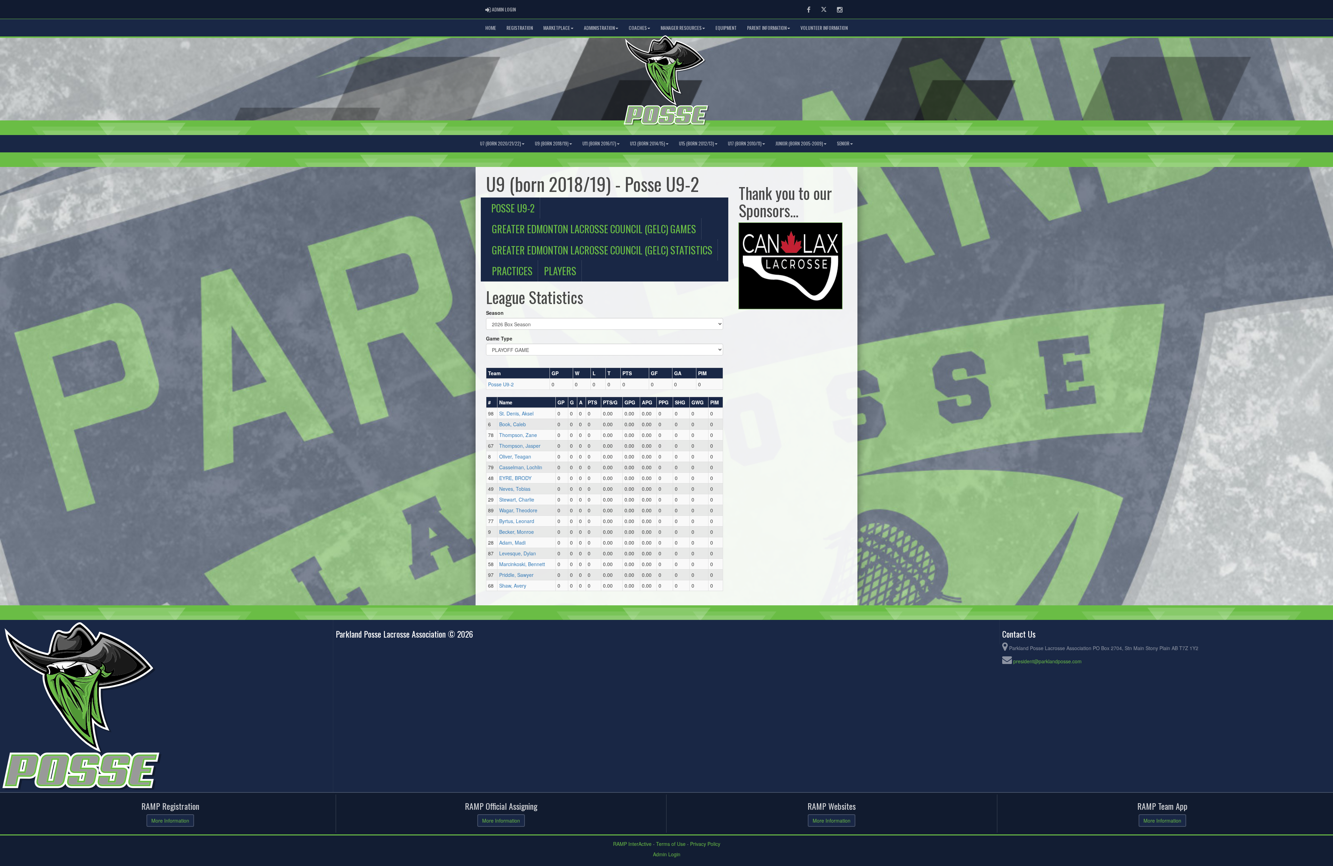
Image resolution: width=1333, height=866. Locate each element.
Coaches (638, 27)
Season (495, 312)
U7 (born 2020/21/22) (500, 143)
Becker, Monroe (516, 531)
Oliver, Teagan (515, 456)
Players (560, 270)
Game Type (499, 338)
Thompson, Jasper (519, 445)
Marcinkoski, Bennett (522, 564)
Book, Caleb (512, 424)
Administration (599, 27)
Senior (843, 143)
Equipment (726, 27)
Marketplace (556, 27)
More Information (170, 820)
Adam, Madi (512, 542)
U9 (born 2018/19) (552, 143)
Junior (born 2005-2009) (799, 143)
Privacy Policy (705, 843)
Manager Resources (681, 27)
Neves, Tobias (514, 488)
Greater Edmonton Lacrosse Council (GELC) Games (594, 228)
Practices (512, 270)
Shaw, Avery (512, 585)
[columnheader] (518, 373)
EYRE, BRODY (515, 477)
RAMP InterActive (632, 843)
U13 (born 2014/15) (647, 143)
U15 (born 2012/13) (696, 143)
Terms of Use (671, 843)
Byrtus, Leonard (516, 521)
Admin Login (666, 854)
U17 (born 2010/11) (745, 143)
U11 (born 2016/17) (599, 143)
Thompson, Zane (518, 434)
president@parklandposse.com (1047, 661)
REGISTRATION (519, 27)
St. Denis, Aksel (516, 413)
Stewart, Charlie (516, 499)
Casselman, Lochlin (520, 467)
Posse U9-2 (513, 208)
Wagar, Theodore (518, 510)
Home (490, 27)
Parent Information (767, 27)
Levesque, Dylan (517, 553)
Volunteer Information (824, 27)
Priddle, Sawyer (516, 574)
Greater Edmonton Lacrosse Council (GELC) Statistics (602, 250)
